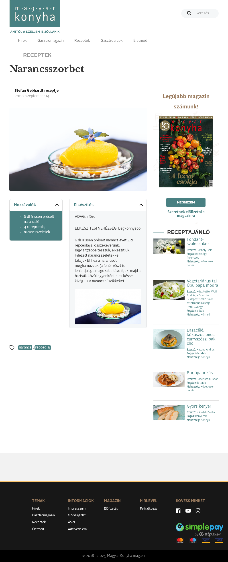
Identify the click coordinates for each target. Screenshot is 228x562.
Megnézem (186, 202)
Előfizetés (111, 508)
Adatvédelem (77, 529)
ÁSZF (72, 522)
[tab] (36, 205)
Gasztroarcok (112, 41)
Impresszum (77, 508)
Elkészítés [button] (84, 205)
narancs (25, 347)
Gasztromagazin (50, 41)
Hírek (22, 41)
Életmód (140, 41)
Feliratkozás (148, 508)
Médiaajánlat (77, 515)
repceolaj (42, 347)
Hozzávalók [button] (25, 205)
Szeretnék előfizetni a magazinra (186, 214)
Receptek (82, 41)
